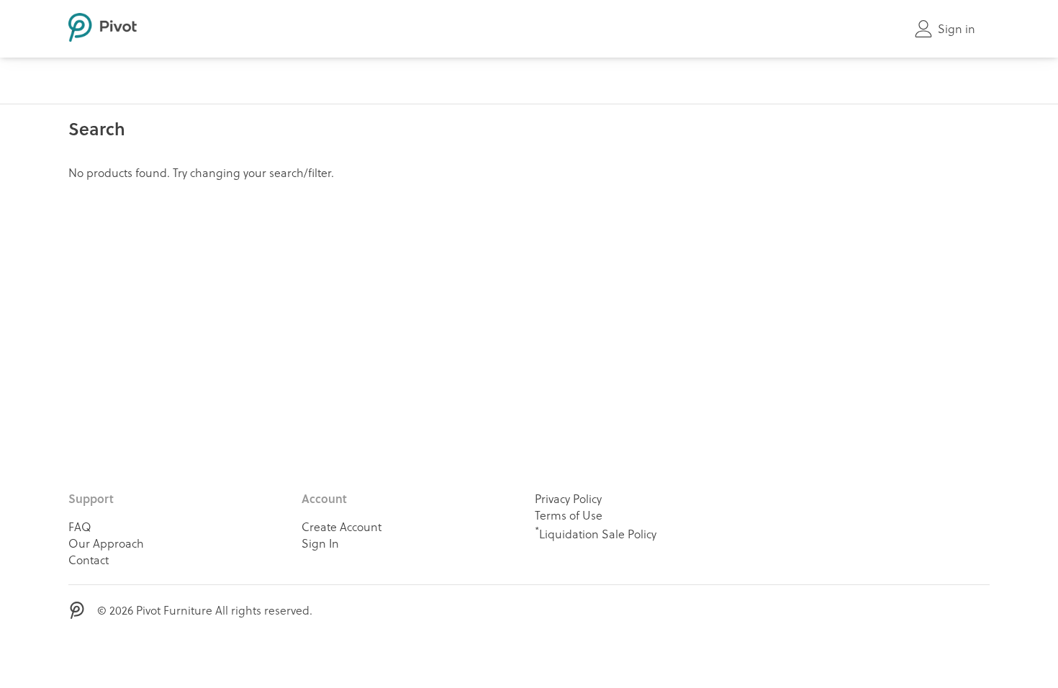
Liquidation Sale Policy (595, 532)
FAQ (79, 526)
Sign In (320, 543)
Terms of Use (568, 515)
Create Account (341, 526)
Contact (88, 559)
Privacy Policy (568, 498)
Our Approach (106, 543)
